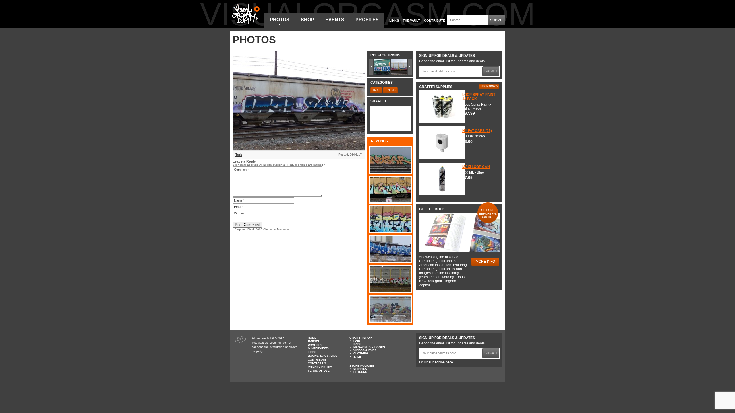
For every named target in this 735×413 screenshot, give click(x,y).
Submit (496, 20)
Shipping (360, 368)
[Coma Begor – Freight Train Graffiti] (390, 249)
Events (334, 19)
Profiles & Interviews (318, 347)
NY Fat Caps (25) (477, 131)
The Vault (411, 20)
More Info (485, 262)
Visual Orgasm (245, 14)
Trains (390, 90)
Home (312, 337)
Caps (357, 344)
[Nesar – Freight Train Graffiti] (390, 160)
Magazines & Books (369, 347)
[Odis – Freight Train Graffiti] (390, 309)
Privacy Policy (320, 367)
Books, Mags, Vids (322, 355)
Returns (360, 371)
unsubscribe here (438, 362)
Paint (357, 340)
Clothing (360, 353)
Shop (307, 19)
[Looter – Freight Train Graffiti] (390, 219)
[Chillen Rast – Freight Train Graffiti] (390, 279)
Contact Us (317, 363)
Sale (357, 356)
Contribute (434, 20)
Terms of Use (319, 370)
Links (394, 20)
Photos (279, 19)
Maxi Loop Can (476, 167)
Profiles (367, 19)
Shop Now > (489, 86)
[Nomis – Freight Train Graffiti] (390, 190)
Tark (238, 155)
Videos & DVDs (364, 350)
